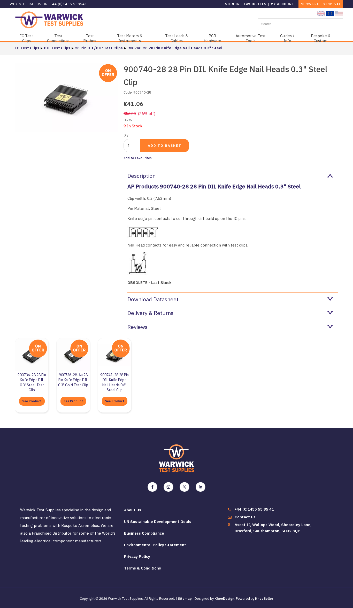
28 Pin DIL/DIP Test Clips (99, 47)
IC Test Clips (26, 38)
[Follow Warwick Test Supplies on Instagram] (168, 487)
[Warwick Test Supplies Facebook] (152, 487)
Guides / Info (287, 38)
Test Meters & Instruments (129, 38)
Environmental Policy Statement (155, 544)
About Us (132, 509)
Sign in (232, 4)
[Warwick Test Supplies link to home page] (49, 19)
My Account (282, 4)
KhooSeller (264, 598)
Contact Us (245, 516)
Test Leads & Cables (176, 38)
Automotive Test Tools (251, 38)
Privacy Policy (137, 556)
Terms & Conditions (142, 568)
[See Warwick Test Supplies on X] (184, 487)
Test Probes (89, 38)
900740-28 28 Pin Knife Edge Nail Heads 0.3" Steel (174, 47)
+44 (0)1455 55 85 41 (254, 509)
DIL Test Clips (57, 47)
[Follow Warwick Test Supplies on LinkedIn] (200, 487)
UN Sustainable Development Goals (157, 521)
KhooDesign (224, 598)
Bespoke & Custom (321, 38)
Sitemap (185, 598)
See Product (32, 401)
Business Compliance (144, 533)
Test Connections (58, 38)
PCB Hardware (212, 38)
